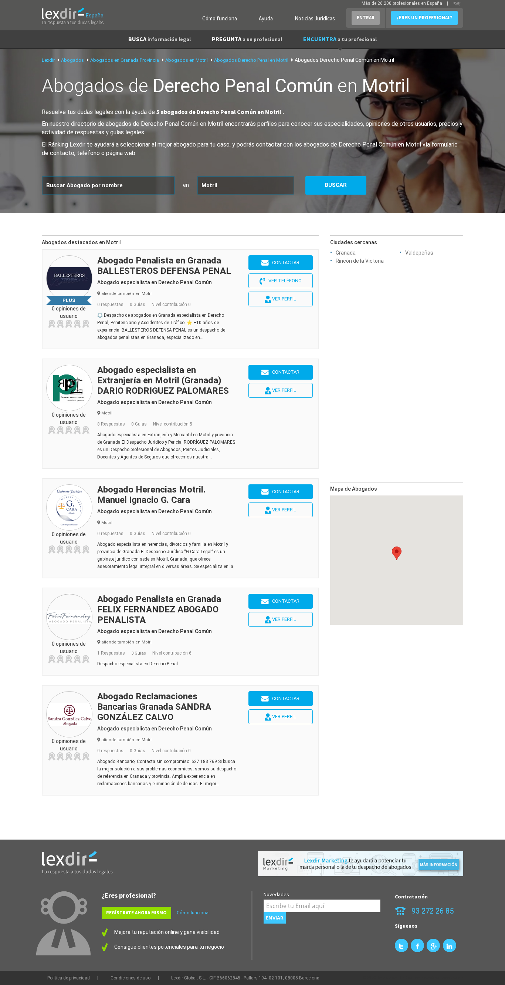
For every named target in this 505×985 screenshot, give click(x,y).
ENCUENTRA (340, 39)
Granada (346, 253)
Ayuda (266, 18)
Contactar (284, 262)
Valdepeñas (419, 253)
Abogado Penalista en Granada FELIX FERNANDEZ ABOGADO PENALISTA (159, 609)
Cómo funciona (219, 18)
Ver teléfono (283, 280)
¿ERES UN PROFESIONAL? (424, 17)
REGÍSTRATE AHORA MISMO (136, 913)
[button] (396, 553)
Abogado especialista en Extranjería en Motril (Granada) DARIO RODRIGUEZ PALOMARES (163, 380)
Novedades (276, 894)
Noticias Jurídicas (315, 18)
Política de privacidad (68, 978)
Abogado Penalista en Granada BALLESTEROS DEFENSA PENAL (164, 265)
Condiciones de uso (130, 978)
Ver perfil (283, 299)
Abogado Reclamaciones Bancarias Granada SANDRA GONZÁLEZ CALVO (154, 706)
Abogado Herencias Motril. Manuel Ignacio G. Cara (151, 494)
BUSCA (159, 39)
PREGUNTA (247, 39)
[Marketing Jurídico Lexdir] (360, 863)
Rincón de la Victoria (360, 261)
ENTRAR (365, 17)
